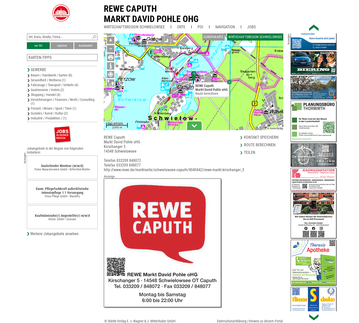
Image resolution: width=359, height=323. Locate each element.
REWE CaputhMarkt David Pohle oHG (151, 14)
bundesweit (86, 45)
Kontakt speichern (261, 137)
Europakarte (213, 37)
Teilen (249, 152)
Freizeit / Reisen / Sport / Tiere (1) (53, 108)
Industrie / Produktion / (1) (48, 118)
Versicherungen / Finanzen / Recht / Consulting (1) (63, 101)
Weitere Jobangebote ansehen (54, 233)
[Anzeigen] (62, 134)
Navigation (225, 27)
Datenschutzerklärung (231, 321)
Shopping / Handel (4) (45, 95)
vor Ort (38, 45)
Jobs (251, 27)
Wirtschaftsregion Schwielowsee (134, 27)
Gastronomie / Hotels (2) (47, 90)
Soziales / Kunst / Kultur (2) (49, 113)
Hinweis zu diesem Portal (266, 321)
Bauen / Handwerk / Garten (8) (51, 75)
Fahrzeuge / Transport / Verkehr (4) (54, 85)
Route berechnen (206, 93)
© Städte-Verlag (275, 128)
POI (200, 27)
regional (62, 45)
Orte (181, 27)
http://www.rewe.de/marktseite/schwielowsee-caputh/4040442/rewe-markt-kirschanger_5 (174, 169)
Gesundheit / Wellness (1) (48, 80)
